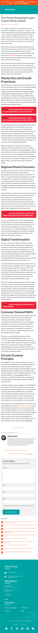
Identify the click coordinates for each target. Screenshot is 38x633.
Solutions (8, 586)
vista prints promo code (25, 406)
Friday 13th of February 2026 (9, 24)
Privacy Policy (15, 624)
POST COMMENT (11, 512)
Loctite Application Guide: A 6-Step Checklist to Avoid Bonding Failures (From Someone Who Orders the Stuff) (19, 522)
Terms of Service (23, 624)
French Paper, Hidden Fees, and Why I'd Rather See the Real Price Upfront (18, 551)
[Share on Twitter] (18, 428)
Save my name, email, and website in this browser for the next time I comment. (19, 505)
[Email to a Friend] (20, 428)
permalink (15, 432)
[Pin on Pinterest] (22, 428)
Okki (22, 611)
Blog (6, 599)
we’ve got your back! (22, 3)
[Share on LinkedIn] (23, 428)
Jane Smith (17, 24)
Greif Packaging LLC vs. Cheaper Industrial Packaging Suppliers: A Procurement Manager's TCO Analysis (19, 532)
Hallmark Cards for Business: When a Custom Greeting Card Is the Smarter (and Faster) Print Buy (19, 542)
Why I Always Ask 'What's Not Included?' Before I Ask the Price (16, 545)
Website (4, 498)
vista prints (11, 55)
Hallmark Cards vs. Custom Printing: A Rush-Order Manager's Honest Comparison (20, 528)
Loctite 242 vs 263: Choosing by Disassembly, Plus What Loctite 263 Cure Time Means (19, 535)
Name (4, 485)
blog (2, 15)
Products (8, 595)
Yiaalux (7, 611)
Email (4, 492)
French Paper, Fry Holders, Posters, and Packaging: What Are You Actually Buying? (20, 525)
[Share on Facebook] (16, 428)
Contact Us (8, 590)
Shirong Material (11, 608)
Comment (5, 467)
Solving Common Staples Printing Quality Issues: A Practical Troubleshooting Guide (19, 549)
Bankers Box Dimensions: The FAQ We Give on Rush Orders (15, 538)
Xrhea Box (24, 608)
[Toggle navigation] (34, 9)
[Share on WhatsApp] (14, 428)
